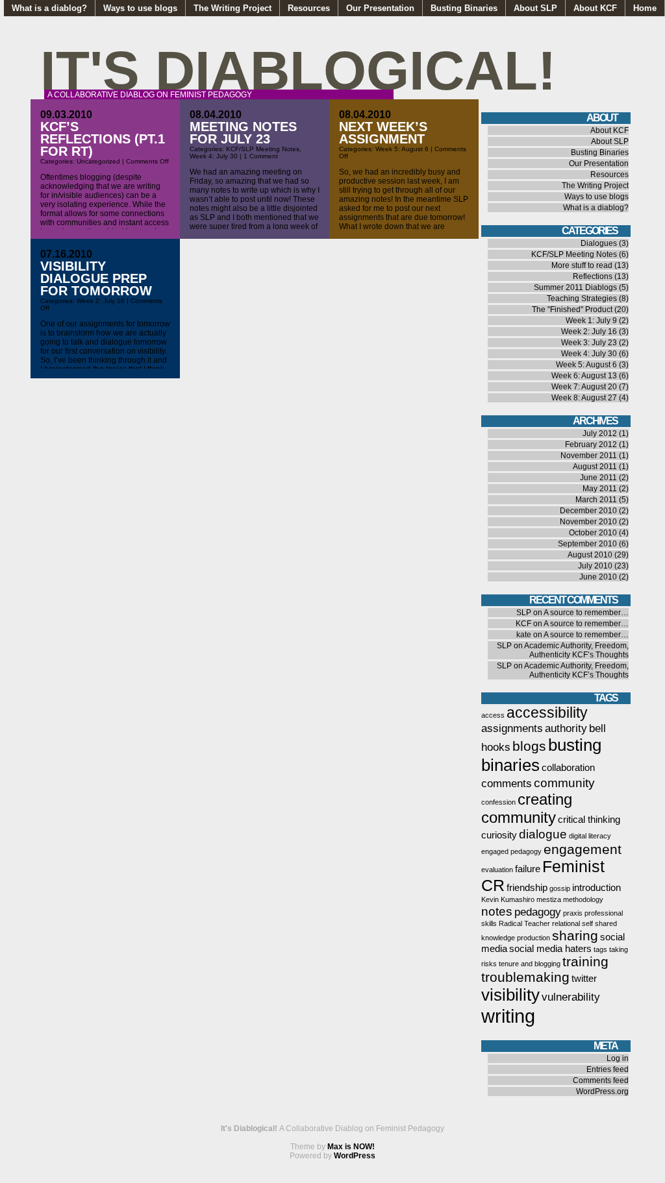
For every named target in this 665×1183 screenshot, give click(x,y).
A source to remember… (586, 612)
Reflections (592, 276)
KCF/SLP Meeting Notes (262, 148)
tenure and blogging (529, 964)
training (585, 961)
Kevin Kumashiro (507, 899)
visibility (510, 995)
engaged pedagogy (511, 851)
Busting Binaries (464, 8)
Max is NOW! (351, 1146)
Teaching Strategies (582, 298)
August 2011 (595, 466)
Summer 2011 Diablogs (575, 287)
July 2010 (595, 565)
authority (566, 728)
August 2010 (590, 554)
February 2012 (591, 444)
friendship (527, 888)
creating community (526, 808)
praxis (573, 913)
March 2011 (596, 499)
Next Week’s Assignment (383, 132)
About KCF (595, 8)
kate (523, 634)
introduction (596, 888)
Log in (618, 1058)
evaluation (497, 869)
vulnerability (571, 996)
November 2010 (588, 521)
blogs (529, 745)
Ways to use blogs (140, 8)
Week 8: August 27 (584, 397)
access (493, 715)
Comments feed (601, 1080)
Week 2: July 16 (101, 300)
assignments (512, 728)
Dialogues (599, 243)
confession (498, 802)
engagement (582, 849)
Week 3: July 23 (589, 342)
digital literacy (590, 836)
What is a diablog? (49, 8)
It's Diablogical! (298, 70)
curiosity (499, 835)
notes (496, 911)
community (564, 782)
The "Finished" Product (572, 309)
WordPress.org (602, 1091)
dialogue (543, 834)
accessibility (547, 712)
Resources (309, 8)
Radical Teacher (524, 923)
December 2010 (588, 510)
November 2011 (588, 455)
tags (600, 949)
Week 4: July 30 (214, 156)
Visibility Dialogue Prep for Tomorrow (96, 278)
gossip (559, 888)
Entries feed (607, 1069)
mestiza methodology (569, 899)
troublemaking (525, 977)
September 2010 (587, 543)
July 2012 (600, 433)
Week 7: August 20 (584, 386)
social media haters (550, 949)
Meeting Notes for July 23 (243, 132)
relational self (572, 923)
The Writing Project (232, 8)
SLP (523, 612)
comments (506, 783)
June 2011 (598, 477)
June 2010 (598, 576)
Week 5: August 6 (402, 148)
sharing (575, 935)
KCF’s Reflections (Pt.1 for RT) (102, 138)
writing (508, 1016)
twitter (584, 978)
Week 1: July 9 (591, 320)
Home (645, 8)
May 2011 (600, 488)
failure (527, 869)
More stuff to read (581, 265)
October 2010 (593, 532)
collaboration (568, 767)
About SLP (535, 8)
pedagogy (537, 911)
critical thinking (589, 819)
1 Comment (261, 156)
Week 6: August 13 (584, 375)
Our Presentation (380, 8)
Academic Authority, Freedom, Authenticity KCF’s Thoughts (576, 650)
